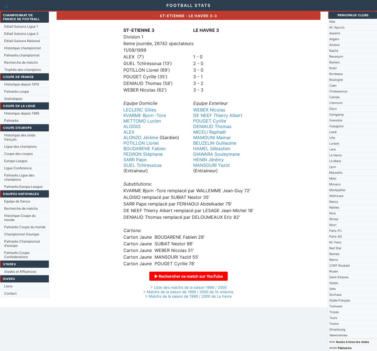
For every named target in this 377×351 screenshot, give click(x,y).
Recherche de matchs (21, 62)
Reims (333, 260)
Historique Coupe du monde (20, 218)
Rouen (333, 271)
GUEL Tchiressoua (142, 165)
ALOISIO (131, 126)
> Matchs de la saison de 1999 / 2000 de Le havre (188, 296)
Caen (332, 85)
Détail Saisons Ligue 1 (21, 26)
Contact (10, 293)
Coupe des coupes (18, 154)
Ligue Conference (18, 168)
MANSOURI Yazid (211, 165)
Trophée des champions (22, 69)
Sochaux (335, 295)
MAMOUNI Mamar (212, 137)
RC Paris (335, 242)
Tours (333, 318)
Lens (332, 149)
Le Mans (335, 161)
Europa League (15, 161)
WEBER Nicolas (209, 110)
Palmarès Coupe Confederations (17, 255)
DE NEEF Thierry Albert (217, 115)
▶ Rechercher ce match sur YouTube (188, 276)
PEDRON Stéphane (143, 154)
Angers (334, 39)
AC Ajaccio (337, 27)
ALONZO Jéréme (140, 137)
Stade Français (339, 300)
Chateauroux (338, 91)
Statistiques (13, 99)
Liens (8, 286)
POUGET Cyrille (209, 121)
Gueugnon (336, 126)
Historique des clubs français (19, 137)
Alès (332, 22)
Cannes (334, 97)
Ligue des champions (20, 146)
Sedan (333, 283)
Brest (333, 68)
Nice (332, 213)
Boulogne (336, 80)
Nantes (334, 207)
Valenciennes (338, 335)
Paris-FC (335, 231)
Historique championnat (22, 48)
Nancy (333, 202)
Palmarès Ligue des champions (19, 177)
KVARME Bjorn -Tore (144, 115)
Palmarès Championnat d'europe (22, 243)
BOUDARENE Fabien (144, 148)
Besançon (336, 56)
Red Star (335, 248)
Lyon (332, 167)
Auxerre (334, 33)
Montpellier (337, 190)
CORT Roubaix (339, 265)
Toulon (334, 324)
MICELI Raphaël (209, 132)
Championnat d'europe (21, 234)
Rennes (334, 254)
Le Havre (335, 155)
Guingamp (336, 114)
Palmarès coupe (16, 91)
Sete (332, 289)
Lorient (334, 143)
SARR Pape (135, 159)
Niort (332, 225)
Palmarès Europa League (23, 186)
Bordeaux (336, 74)
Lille (332, 138)
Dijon (333, 109)
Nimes (333, 219)
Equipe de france (17, 201)
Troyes (334, 312)
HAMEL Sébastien (211, 148)
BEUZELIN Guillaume (214, 143)
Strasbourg (337, 329)
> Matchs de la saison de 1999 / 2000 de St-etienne (188, 292)
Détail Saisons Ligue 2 (21, 34)
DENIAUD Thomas (212, 126)
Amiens (334, 45)
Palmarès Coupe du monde (25, 227)
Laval (333, 132)
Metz (332, 178)
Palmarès (11, 120)
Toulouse (335, 306)
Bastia (333, 51)
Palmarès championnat (21, 55)
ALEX (128, 132)
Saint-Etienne (338, 277)
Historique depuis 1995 (21, 113)
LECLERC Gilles (139, 110)
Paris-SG (335, 236)
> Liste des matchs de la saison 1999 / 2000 (188, 287)
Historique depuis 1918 (21, 84)
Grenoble (335, 120)
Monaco (335, 184)
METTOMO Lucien (142, 121)
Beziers (334, 62)
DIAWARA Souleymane (216, 154)
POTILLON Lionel (141, 143)
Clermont (336, 103)
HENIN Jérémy (208, 159)
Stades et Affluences (20, 271)
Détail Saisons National (22, 41)
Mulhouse (336, 196)
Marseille (335, 173)
